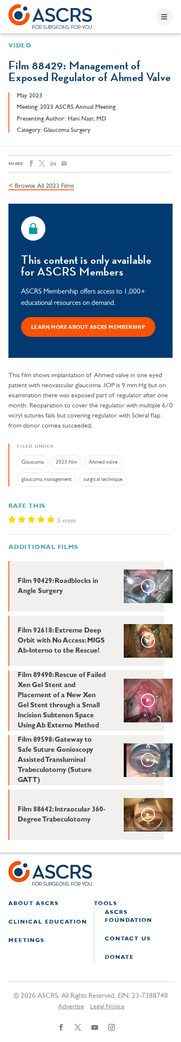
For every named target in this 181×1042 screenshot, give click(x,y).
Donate (119, 957)
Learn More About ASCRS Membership (88, 327)
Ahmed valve (103, 462)
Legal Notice (107, 1006)
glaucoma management (46, 479)
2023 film (66, 462)
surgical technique (102, 479)
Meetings (26, 940)
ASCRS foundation (128, 917)
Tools (105, 903)
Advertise (71, 1006)
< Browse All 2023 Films (41, 186)
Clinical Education (47, 922)
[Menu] (164, 16)
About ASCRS (33, 903)
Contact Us (128, 939)
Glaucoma (32, 462)
